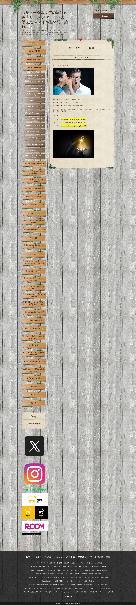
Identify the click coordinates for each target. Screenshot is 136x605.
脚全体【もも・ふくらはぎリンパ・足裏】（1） (34, 156)
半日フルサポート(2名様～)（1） (35, 113)
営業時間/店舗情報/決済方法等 (34, 230)
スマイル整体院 (64, 603)
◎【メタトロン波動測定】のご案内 (34, 246)
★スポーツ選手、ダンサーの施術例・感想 (33, 353)
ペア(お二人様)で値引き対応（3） (34, 119)
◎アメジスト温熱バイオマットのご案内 (34, 279)
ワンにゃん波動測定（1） (34, 88)
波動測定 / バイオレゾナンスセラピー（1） (35, 82)
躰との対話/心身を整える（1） (34, 76)
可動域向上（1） (35, 150)
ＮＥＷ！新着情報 (34, 51)
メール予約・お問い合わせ (33, 189)
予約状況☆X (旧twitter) (34, 197)
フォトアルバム (34, 395)
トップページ (33, 43)
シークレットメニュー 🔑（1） (34, 144)
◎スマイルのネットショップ (34, 320)
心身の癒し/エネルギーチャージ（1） (34, 94)
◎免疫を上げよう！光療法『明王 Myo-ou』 (33, 288)
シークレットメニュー (61, 65)
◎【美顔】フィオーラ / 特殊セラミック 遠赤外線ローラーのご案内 (34, 304)
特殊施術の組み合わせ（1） (34, 107)
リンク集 (34, 403)
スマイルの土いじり (34, 213)
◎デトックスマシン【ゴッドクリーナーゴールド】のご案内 (34, 263)
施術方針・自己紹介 (34, 59)
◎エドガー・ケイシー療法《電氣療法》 (34, 296)
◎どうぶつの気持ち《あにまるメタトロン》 (33, 337)
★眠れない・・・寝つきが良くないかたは (33, 370)
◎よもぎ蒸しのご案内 (33, 271)
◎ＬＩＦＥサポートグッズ (34, 329)
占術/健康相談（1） (35, 138)
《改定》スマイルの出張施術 (34, 164)
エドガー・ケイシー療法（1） (35, 131)
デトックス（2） (35, 100)
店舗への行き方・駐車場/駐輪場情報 (33, 222)
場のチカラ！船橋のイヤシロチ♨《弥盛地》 (33, 172)
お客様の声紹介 (34, 345)
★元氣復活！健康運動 (34, 378)
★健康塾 (34, 386)
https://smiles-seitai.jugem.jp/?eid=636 (74, 126)
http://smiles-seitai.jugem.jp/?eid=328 (73, 122)
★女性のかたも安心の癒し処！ (34, 362)
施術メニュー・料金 (34, 67)
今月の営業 (33, 238)
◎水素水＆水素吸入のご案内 (34, 312)
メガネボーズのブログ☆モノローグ (33, 205)
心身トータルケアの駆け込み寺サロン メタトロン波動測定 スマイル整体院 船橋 (68, 557)
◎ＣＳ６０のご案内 (34, 255)
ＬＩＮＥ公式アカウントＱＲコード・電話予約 (34, 180)
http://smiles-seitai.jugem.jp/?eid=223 (73, 119)
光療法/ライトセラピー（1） (34, 125)
